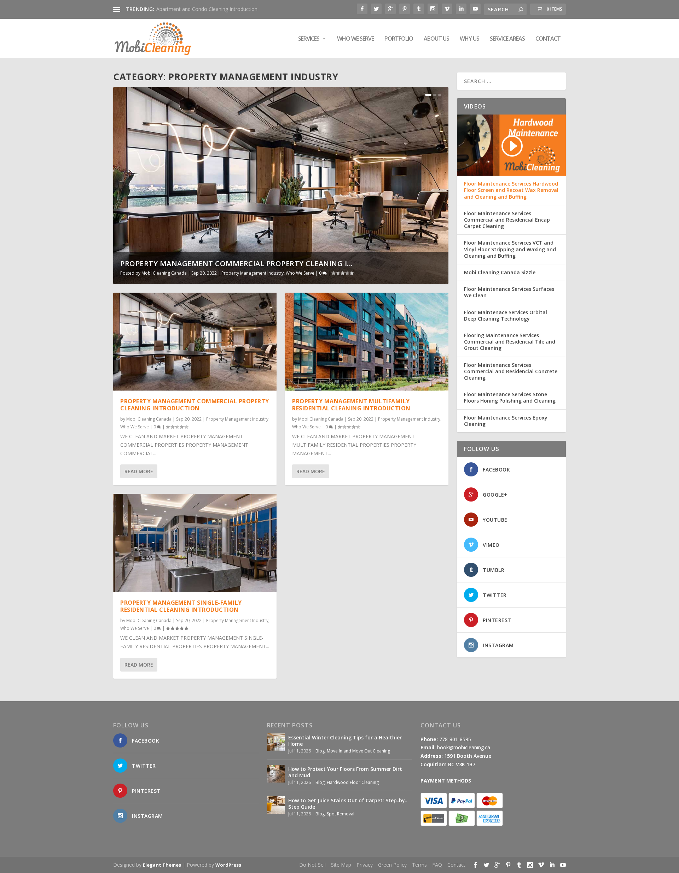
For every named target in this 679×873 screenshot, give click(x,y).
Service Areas (507, 39)
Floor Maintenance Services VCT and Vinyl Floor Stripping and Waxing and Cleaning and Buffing (510, 249)
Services (308, 39)
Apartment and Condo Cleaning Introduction (206, 9)
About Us (436, 39)
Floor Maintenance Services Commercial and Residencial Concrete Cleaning (510, 371)
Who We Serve (355, 39)
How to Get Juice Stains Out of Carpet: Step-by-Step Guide (347, 803)
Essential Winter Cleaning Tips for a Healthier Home (345, 740)
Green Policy (392, 864)
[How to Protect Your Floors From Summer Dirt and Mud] (276, 774)
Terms (419, 864)
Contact (548, 39)
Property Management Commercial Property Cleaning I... (236, 263)
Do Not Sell (312, 864)
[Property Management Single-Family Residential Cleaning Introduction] (195, 543)
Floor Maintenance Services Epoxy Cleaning (505, 421)
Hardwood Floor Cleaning (353, 782)
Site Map (341, 864)
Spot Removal (340, 814)
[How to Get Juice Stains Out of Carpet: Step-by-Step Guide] (276, 805)
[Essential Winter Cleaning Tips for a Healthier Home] (276, 742)
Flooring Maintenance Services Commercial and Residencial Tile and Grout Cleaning (509, 341)
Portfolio (398, 39)
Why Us (469, 39)
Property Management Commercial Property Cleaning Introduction (194, 404)
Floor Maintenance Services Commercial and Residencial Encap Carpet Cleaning (507, 219)
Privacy (364, 864)
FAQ (437, 864)
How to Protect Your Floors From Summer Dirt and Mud (345, 772)
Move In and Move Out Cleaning (358, 751)
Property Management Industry (252, 273)
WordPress (228, 865)
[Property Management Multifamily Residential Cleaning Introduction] (366, 342)
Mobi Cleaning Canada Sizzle (499, 272)
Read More (138, 471)
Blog (320, 751)
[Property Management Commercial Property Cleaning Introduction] (195, 342)
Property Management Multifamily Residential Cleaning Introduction (351, 404)
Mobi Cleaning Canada (164, 273)
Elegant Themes (162, 865)
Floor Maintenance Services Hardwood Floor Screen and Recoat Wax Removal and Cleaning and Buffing (511, 190)
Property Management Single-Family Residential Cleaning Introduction (181, 606)
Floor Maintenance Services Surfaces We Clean (509, 292)
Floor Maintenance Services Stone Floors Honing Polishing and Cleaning (510, 397)
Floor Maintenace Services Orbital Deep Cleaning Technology (505, 315)
